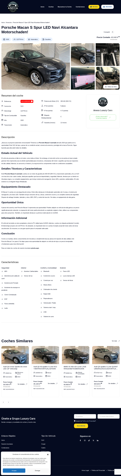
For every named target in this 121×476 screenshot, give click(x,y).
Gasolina (48, 39)
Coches (51, 7)
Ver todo (114, 341)
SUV (22, 106)
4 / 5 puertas (64, 110)
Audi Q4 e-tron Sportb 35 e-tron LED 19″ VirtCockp (15, 368)
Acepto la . (86, 421)
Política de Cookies (114, 470)
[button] (48, 454)
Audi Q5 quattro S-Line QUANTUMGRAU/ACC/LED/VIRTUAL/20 (106, 369)
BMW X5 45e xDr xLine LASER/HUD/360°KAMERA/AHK (75, 368)
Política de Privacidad (98, 470)
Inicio (42, 7)
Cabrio (43, 448)
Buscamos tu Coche (65, 7)
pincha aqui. (35, 248)
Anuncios (9, 22)
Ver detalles (21, 384)
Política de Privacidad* (89, 421)
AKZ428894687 (26, 101)
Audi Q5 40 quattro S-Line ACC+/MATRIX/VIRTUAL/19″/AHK (45, 368)
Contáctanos (80, 7)
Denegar (37, 470)
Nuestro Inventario (7, 444)
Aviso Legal (85, 470)
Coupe (43, 444)
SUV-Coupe (45, 451)
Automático (34, 39)
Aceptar (14, 470)
